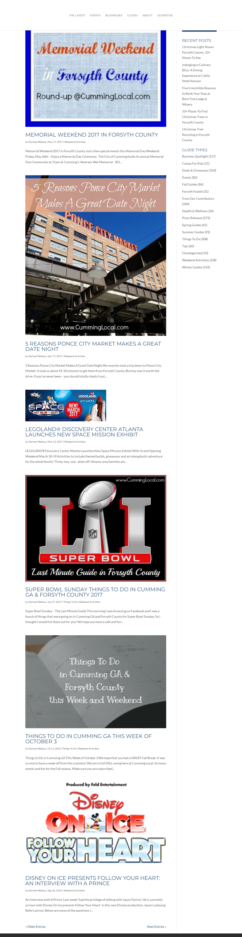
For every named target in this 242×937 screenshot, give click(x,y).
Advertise (165, 15)
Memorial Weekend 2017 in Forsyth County (91, 134)
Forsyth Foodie (192, 191)
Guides (132, 15)
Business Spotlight (195, 156)
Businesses (113, 15)
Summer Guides (193, 232)
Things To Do (70, 601)
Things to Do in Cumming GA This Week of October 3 (88, 739)
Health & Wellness (195, 211)
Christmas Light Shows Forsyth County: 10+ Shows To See (198, 52)
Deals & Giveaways (195, 170)
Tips (185, 246)
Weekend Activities (75, 141)
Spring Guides (191, 225)
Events (95, 15)
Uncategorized (192, 253)
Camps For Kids (193, 163)
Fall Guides (190, 184)
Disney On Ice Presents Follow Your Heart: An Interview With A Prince (92, 881)
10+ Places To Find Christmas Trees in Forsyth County (195, 116)
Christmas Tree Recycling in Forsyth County (196, 134)
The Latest (77, 15)
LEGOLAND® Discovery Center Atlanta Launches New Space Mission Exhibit (84, 432)
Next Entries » (156, 926)
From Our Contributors (198, 198)
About (148, 15)
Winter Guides (192, 267)
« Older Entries (35, 926)
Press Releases (192, 218)
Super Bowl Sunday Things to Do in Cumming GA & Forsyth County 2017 (95, 592)
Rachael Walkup (37, 141)
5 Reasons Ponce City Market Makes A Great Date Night (93, 346)
